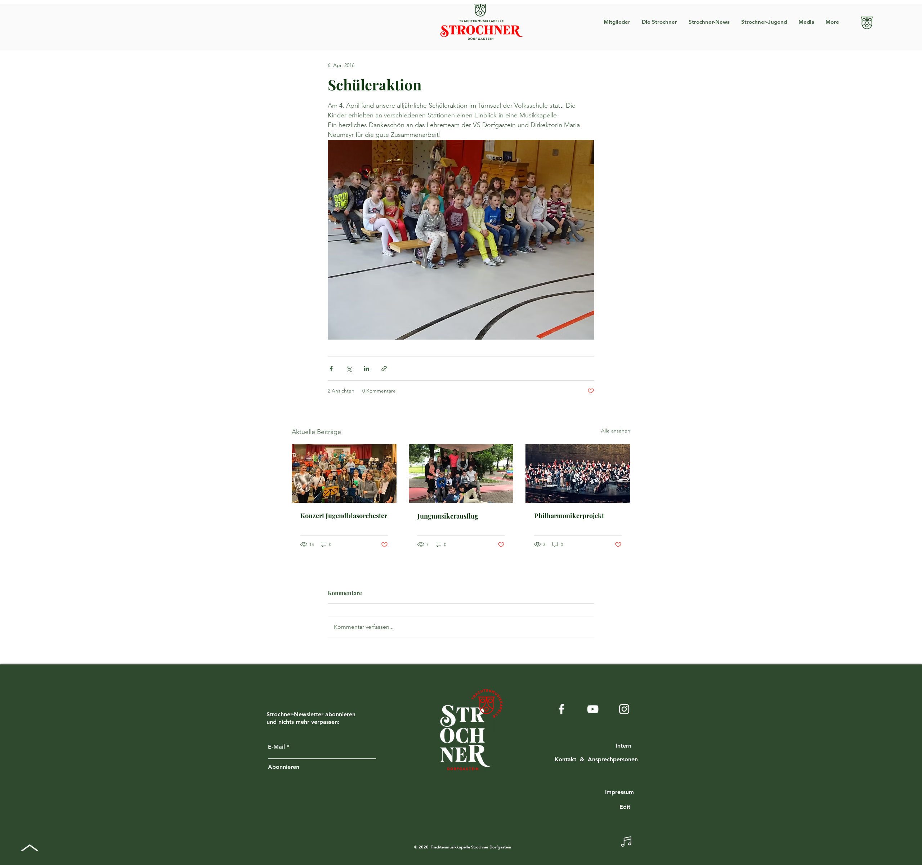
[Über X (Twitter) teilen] (348, 368)
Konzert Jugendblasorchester (343, 515)
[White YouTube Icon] (593, 709)
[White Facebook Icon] (561, 709)
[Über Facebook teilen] (331, 368)
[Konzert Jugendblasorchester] (344, 473)
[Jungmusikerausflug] (461, 473)
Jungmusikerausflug (447, 516)
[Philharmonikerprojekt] (577, 473)
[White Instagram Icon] (624, 709)
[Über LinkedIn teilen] (366, 368)
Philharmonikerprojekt (569, 515)
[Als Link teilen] (384, 368)
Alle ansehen (615, 430)
